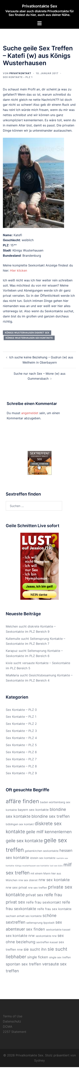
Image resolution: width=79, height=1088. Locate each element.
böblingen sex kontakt (20, 824)
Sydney (39, 1060)
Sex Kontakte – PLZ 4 (21, 738)
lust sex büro (56, 865)
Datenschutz (12, 1021)
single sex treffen (60, 957)
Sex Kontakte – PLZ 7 (21, 759)
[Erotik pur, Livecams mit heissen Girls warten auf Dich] (39, 566)
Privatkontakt (20, 73)
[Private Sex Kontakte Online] (40, 463)
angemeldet (29, 413)
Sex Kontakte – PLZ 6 (21, 752)
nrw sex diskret (28, 880)
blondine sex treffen (50, 816)
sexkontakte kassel (58, 929)
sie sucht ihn (35, 949)
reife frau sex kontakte (54, 909)
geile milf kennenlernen (49, 831)
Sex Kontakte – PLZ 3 (21, 731)
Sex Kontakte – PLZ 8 (21, 766)
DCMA (7, 1026)
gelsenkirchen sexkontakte (41, 850)
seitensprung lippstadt (40, 922)
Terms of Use (12, 1016)
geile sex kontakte (24, 840)
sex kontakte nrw (20, 935)
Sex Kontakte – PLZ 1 (18, 77)
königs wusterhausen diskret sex (27, 332)
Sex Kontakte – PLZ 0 (21, 710)
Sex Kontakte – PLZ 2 (21, 724)
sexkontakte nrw (46, 935)
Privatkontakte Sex (39, 6)
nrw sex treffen (37, 887)
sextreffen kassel (47, 942)
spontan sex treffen (23, 964)
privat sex (34, 895)
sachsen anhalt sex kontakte (24, 916)
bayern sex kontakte (33, 810)
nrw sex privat (16, 887)
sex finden (35, 929)
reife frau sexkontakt (43, 902)
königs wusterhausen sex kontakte (29, 337)
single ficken (37, 957)
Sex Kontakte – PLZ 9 (21, 773)
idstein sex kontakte (42, 857)
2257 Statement (14, 1032)
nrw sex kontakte (54, 879)
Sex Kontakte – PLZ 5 (21, 745)
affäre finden (22, 801)
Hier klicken (18, 270)
